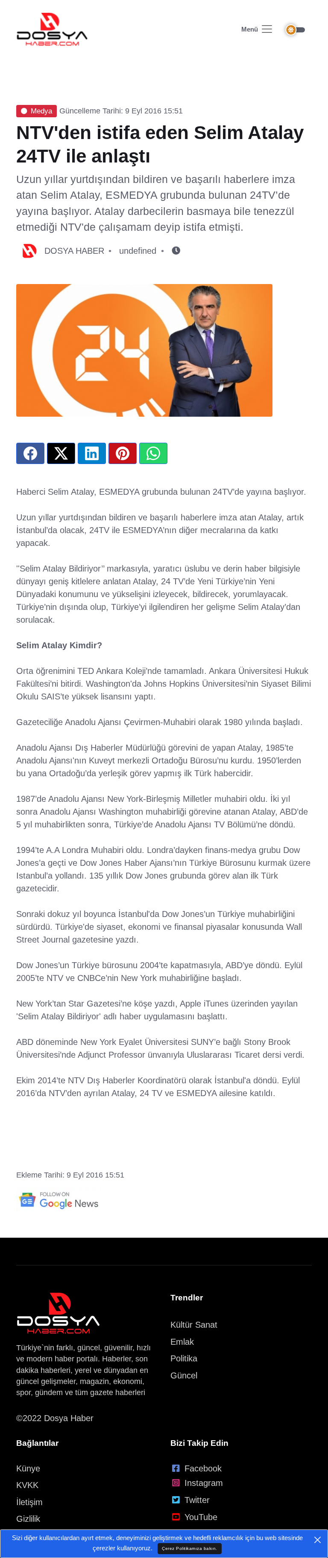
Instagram (203, 1483)
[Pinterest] (122, 453)
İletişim (29, 1502)
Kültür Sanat (193, 1324)
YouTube (200, 1517)
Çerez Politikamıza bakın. (189, 1548)
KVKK (27, 1485)
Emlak (182, 1341)
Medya (41, 111)
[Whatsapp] (153, 453)
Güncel (183, 1375)
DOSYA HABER (74, 250)
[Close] (318, 1540)
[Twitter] (61, 453)
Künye (28, 1468)
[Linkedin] (92, 453)
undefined (137, 250)
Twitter (197, 1500)
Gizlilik (28, 1518)
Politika (183, 1358)
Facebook (203, 1468)
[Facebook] (30, 453)
